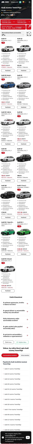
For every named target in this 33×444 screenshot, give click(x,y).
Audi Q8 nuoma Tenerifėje (12, 404)
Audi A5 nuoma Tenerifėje (12, 394)
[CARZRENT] (5, 2)
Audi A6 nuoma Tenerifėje (12, 430)
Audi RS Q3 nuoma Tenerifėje (13, 389)
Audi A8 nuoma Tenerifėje (12, 384)
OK (28, 437)
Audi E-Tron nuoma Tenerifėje (13, 409)
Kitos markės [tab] (25, 355)
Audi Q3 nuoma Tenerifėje (12, 379)
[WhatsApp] (20, 2)
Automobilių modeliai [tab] (10, 355)
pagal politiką (9, 435)
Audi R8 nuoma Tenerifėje (12, 414)
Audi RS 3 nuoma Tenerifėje (13, 425)
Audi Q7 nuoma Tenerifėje (12, 419)
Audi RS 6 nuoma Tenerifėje (13, 399)
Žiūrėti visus (8, 342)
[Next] (29, 33)
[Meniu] (29, 2)
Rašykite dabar (22, 342)
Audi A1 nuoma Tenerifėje (12, 369)
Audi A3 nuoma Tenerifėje (12, 374)
